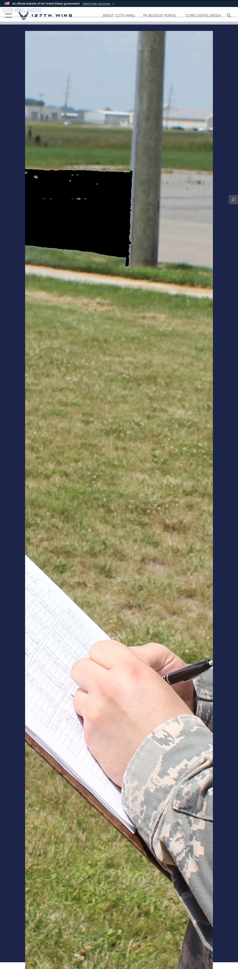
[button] (99, 3)
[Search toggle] (230, 15)
